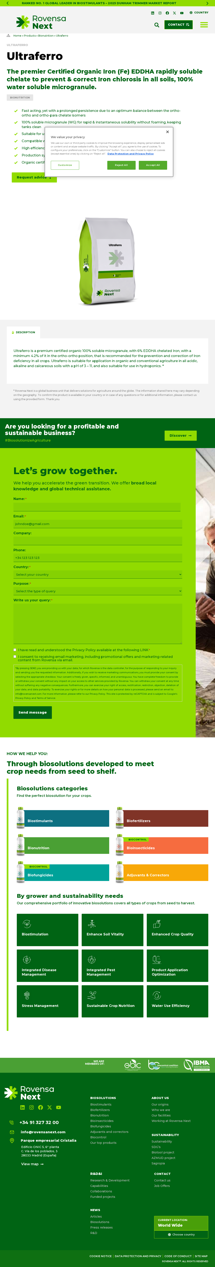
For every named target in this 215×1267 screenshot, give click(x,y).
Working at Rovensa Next (171, 1121)
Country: (21, 567)
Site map (201, 1256)
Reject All (121, 165)
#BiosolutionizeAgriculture (28, 440)
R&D (93, 1233)
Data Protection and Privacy (138, 1256)
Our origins (160, 1104)
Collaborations (101, 1191)
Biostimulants (100, 1104)
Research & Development (110, 1180)
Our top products (103, 1143)
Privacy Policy (84, 650)
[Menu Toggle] (204, 24)
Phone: (19, 550)
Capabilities (99, 1186)
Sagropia (158, 1163)
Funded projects (102, 1197)
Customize (65, 165)
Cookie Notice (100, 1256)
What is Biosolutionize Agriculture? (100, 3)
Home (17, 35)
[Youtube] (182, 13)
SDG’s (156, 1147)
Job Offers (162, 1186)
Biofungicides (100, 1126)
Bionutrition (46, 35)
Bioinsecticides (102, 1121)
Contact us (162, 1180)
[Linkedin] (153, 13)
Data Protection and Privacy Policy (131, 153)
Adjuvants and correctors (109, 1132)
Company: (22, 533)
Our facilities (161, 1115)
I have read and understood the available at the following (84, 650)
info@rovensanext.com (28, 694)
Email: (19, 516)
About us (160, 1098)
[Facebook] (167, 13)
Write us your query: (32, 600)
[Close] (167, 131)
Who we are (161, 1110)
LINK (144, 650)
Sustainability (165, 1135)
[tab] (23, 332)
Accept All (153, 165)
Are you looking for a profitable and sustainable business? (62, 429)
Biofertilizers (100, 1110)
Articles (96, 1216)
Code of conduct (178, 1256)
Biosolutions (103, 1098)
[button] (7, 3)
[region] (109, 152)
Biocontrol (98, 1137)
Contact (162, 1174)
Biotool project (163, 1152)
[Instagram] (160, 13)
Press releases (101, 1227)
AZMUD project (163, 1158)
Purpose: (22, 583)
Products (30, 35)
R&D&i (96, 1174)
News (95, 1210)
